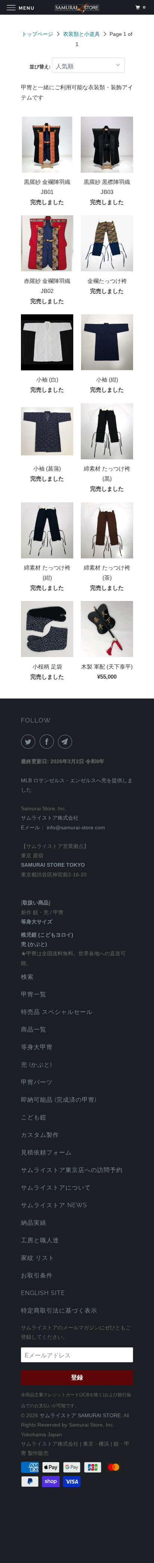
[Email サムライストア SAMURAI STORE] (66, 741)
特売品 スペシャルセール (57, 1011)
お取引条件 (37, 1275)
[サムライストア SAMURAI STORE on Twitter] (29, 741)
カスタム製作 (40, 1134)
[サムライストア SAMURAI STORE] (77, 7)
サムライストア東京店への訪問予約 (72, 1170)
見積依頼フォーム (46, 1152)
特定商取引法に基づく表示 (59, 1310)
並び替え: (41, 67)
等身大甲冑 (37, 1047)
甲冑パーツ (37, 1082)
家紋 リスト (38, 1257)
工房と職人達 (40, 1240)
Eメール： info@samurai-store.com (63, 827)
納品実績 (33, 1222)
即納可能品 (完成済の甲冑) (58, 1099)
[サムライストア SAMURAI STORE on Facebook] (48, 741)
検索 (27, 976)
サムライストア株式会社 (49, 818)
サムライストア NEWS (54, 1205)
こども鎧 (33, 1117)
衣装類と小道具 (81, 34)
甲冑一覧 (33, 994)
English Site (43, 1293)
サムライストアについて (56, 1187)
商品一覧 (33, 1029)
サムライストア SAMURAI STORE (80, 1415)
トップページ (37, 34)
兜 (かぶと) (36, 1064)
